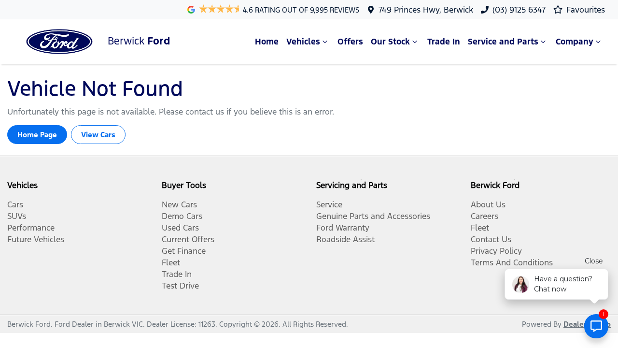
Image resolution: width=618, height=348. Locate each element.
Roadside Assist (345, 239)
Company (574, 41)
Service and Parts (503, 41)
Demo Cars (182, 216)
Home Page (37, 134)
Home (267, 41)
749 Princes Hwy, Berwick (426, 9)
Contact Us (491, 239)
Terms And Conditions (512, 262)
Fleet (171, 262)
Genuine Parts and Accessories (373, 216)
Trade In (443, 41)
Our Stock (390, 41)
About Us (488, 204)
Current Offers (188, 239)
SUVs (16, 216)
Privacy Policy (496, 251)
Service (329, 204)
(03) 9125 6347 (519, 9)
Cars (15, 204)
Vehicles (303, 41)
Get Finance (184, 251)
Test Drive (180, 285)
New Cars (179, 204)
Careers (484, 216)
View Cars (98, 134)
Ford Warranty (342, 227)
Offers (350, 41)
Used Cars (180, 227)
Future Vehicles (35, 239)
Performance (31, 227)
